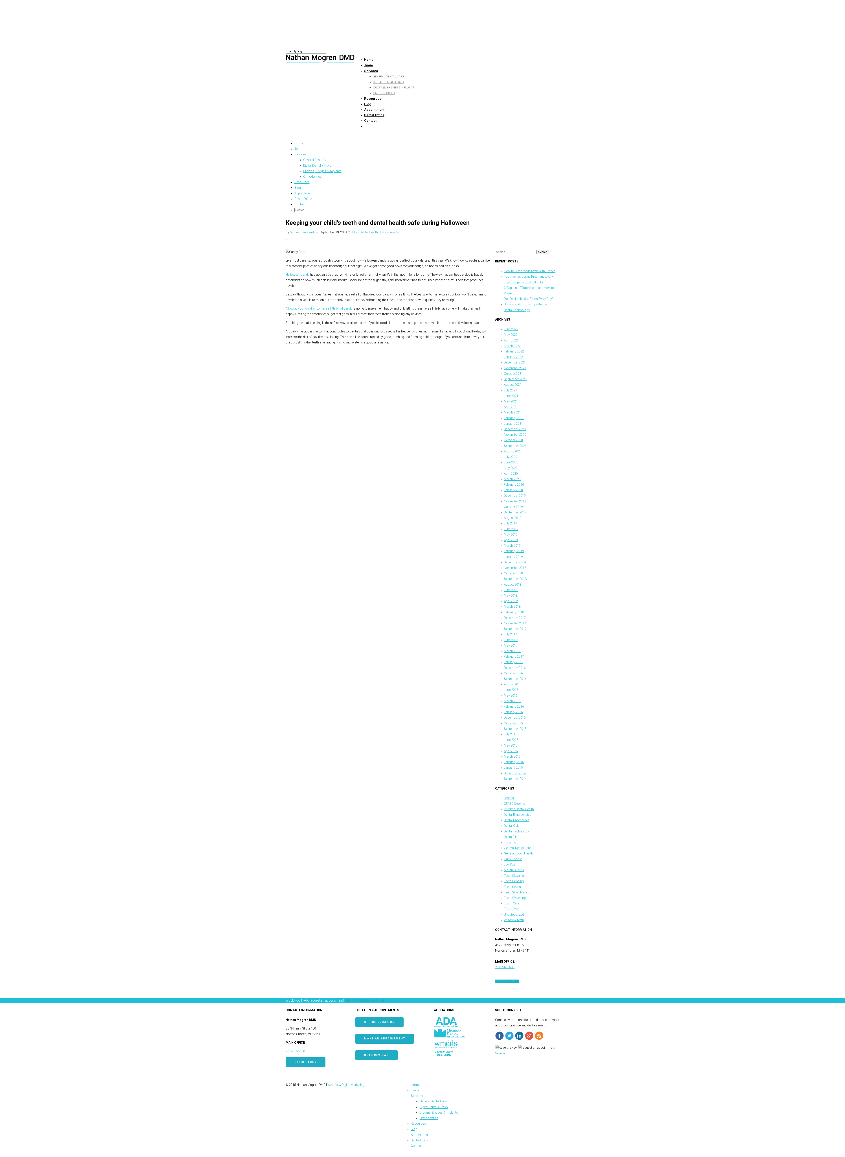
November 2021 (515, 368)
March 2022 (512, 346)
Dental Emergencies (517, 814)
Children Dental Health (363, 232)
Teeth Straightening (517, 892)
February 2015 (514, 762)
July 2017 (510, 634)
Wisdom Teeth (514, 920)
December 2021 (515, 362)
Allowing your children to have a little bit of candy (319, 308)
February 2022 (514, 351)
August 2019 (513, 518)
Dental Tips (511, 837)
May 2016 (511, 695)
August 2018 (513, 584)
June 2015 (511, 740)
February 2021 (514, 418)
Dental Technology (517, 831)
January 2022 (513, 357)
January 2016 (513, 712)
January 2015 (513, 767)
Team (298, 149)
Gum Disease (513, 859)
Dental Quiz (511, 825)
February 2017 (514, 656)
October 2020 (513, 440)
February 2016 (514, 706)
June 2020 (511, 462)
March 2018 (512, 606)
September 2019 (515, 512)
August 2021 (513, 384)
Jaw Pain (510, 864)
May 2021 (511, 401)
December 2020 (515, 429)
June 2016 (511, 690)
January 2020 (513, 490)
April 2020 (511, 473)
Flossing (510, 842)
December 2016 (515, 668)
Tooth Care (511, 903)
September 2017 (515, 629)
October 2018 (513, 573)
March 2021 (512, 412)
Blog (297, 187)
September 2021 (515, 379)
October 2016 (513, 673)
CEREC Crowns (514, 803)
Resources (372, 99)
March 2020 (512, 479)
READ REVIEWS (376, 1055)
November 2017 (515, 623)
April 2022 (511, 340)
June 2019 (511, 529)
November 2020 (515, 434)
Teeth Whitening (515, 898)
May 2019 (511, 534)
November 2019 (515, 501)
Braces (509, 798)
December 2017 (515, 618)
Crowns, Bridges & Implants (393, 87)
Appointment (303, 193)
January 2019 (513, 557)
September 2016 (515, 679)
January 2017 (513, 662)
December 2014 (515, 773)
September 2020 (515, 446)
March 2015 (512, 756)
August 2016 (513, 684)
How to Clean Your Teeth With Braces (529, 271)
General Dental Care (388, 76)
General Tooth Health (518, 853)
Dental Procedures (516, 820)
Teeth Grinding (514, 881)
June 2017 (511, 640)
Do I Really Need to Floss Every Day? (528, 299)
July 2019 (510, 523)
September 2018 (515, 579)
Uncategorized (514, 914)
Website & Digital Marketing (345, 1085)
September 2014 (515, 779)
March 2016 (512, 701)
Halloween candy (297, 274)
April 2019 (511, 540)
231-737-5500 (504, 967)
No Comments (388, 232)
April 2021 (511, 407)
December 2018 (515, 562)
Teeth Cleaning (514, 875)
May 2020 (511, 468)
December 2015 (515, 717)
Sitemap (501, 1053)
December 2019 (515, 495)
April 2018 (511, 601)
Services (371, 71)
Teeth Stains (512, 887)
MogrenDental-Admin (304, 232)
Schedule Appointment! (365, 1000)
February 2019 (514, 551)
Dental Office (303, 199)
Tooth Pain (511, 909)
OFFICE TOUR (305, 1062)
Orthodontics (384, 93)
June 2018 (511, 590)
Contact (370, 121)
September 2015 (515, 729)
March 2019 (512, 545)
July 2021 (510, 390)
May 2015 (511, 745)
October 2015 (513, 723)
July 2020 (510, 457)
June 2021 (511, 396)
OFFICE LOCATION (379, 1022)
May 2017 (511, 645)
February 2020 (514, 484)
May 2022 (511, 334)
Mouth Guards (514, 870)
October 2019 (513, 507)
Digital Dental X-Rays (388, 82)
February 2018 (514, 612)
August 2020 (513, 451)
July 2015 (510, 734)
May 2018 (511, 595)
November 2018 (515, 568)
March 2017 (512, 651)
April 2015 (511, 751)
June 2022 (511, 329)
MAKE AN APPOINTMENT (384, 1038)
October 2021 (513, 373)
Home (298, 143)
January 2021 (513, 423)
